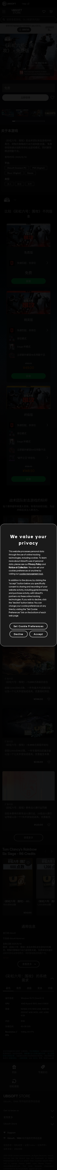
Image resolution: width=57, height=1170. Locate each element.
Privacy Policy (35, 564)
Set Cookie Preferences (28, 626)
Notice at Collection (18, 567)
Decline (18, 634)
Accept (38, 634)
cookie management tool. (31, 573)
